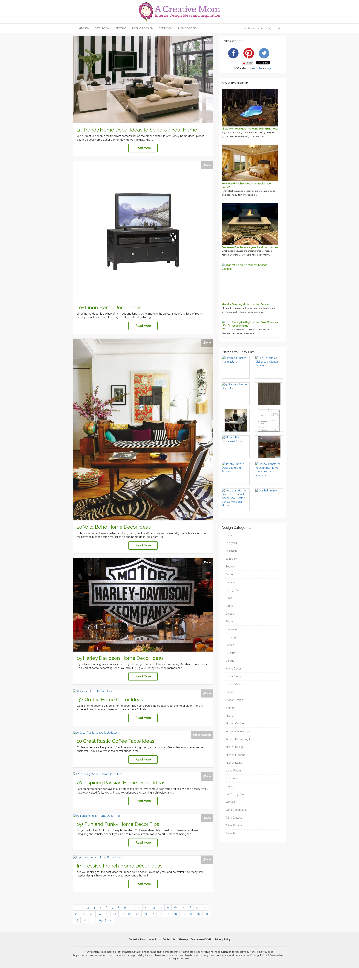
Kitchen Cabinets (235, 723)
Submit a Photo (137, 939)
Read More (143, 148)
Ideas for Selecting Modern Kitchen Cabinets (246, 304)
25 (106, 913)
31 (153, 913)
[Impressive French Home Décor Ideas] (143, 857)
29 (137, 913)
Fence (229, 621)
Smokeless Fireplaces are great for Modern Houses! (250, 247)
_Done (207, 39)
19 (197, 907)
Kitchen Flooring (235, 754)
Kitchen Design (234, 747)
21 (76, 913)
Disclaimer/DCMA (201, 939)
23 (91, 913)
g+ (269, 68)
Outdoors (231, 778)
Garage (229, 660)
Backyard (231, 543)
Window (230, 801)
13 (153, 907)
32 (160, 913)
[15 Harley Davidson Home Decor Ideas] (143, 605)
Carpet (229, 574)
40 (84, 920)
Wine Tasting (233, 833)
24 (99, 913)
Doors (229, 605)
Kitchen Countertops (237, 731)
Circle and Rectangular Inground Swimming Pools (250, 128)
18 (189, 907)
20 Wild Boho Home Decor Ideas (114, 527)
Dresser (230, 613)
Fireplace (231, 629)
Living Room (233, 770)
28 (129, 913)
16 (175, 907)
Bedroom (166, 28)
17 (182, 907)
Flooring (230, 637)
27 (122, 913)
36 (191, 913)
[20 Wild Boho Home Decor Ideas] (143, 429)
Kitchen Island (233, 762)
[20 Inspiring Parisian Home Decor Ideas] (143, 774)
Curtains (230, 582)
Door (228, 597)
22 (83, 913)
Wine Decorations (236, 809)
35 (183, 913)
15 (168, 907)
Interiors (230, 707)
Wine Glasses (233, 817)
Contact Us (169, 939)
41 (92, 920)
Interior (229, 692)
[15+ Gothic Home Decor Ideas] (143, 691)
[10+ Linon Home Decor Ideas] (143, 231)
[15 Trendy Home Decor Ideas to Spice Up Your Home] (143, 79)
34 (175, 913)
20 (204, 907)
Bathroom (102, 28)
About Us (154, 939)
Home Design (233, 676)
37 (198, 913)
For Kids (230, 645)
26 (114, 913)
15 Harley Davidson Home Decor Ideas (120, 658)
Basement (231, 550)
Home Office (187, 28)
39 (76, 920)
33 (168, 913)
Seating (121, 28)
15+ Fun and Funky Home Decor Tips (118, 824)
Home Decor (233, 668)
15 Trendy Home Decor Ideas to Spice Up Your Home (137, 130)
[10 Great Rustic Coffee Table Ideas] (143, 733)
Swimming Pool (235, 794)
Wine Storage (233, 825)
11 (139, 907)
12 (146, 907)
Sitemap (183, 939)
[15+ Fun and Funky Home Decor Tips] (143, 816)
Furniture (230, 652)
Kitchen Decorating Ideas (240, 739)
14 (160, 907)
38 (206, 913)
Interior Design (142, 28)
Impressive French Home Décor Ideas (119, 866)
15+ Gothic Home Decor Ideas (110, 699)
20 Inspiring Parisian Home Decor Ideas (121, 782)
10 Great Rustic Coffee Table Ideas (115, 741)
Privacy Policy (222, 939)
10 (132, 907)
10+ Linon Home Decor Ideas (109, 307)
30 (145, 913)
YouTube (257, 68)
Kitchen (84, 28)
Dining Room (233, 590)
